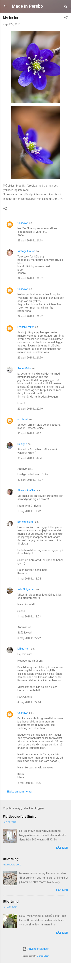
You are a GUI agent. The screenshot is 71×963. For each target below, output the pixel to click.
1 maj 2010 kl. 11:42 (29, 511)
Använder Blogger (38, 948)
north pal (22, 419)
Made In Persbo (27, 6)
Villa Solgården (26, 589)
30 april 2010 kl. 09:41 (30, 458)
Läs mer (62, 847)
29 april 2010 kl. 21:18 (30, 240)
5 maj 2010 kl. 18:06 (29, 782)
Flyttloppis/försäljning (20, 816)
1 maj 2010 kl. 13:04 (29, 578)
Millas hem (23, 648)
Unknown (22, 223)
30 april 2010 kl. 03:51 (30, 433)
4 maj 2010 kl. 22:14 (29, 702)
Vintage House (26, 251)
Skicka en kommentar (19, 791)
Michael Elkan (43, 956)
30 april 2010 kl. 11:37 (30, 479)
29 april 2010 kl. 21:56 (30, 357)
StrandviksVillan (26, 490)
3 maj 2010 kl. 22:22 (29, 638)
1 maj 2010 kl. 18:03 (29, 616)
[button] (66, 18)
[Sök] (66, 7)
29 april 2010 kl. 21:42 (30, 278)
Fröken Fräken (25, 327)
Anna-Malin (24, 368)
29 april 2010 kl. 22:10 (30, 408)
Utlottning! (11, 859)
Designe (22, 444)
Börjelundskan (25, 521)
